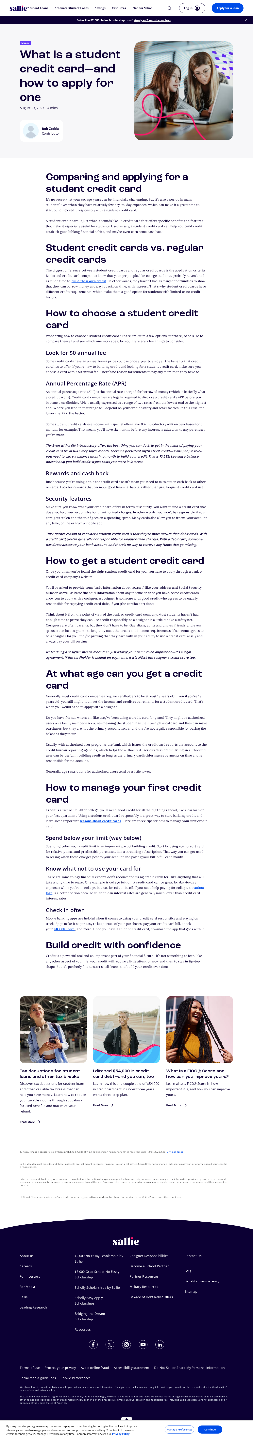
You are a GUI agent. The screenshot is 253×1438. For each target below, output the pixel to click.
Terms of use (30, 1368)
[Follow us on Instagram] (126, 1344)
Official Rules (175, 1151)
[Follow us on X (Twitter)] (110, 1344)
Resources (119, 8)
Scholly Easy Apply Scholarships (89, 1301)
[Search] (169, 8)
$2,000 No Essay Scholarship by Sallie (99, 1259)
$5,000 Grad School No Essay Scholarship (97, 1274)
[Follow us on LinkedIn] (159, 1344)
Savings (100, 8)
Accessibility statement (131, 1368)
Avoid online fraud (95, 1368)
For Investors (30, 1276)
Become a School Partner (149, 1266)
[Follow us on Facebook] (93, 1344)
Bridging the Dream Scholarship (90, 1316)
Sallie (24, 1297)
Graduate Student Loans (72, 8)
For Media (27, 1287)
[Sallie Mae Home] (18, 8)
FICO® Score (64, 929)
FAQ (188, 1271)
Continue (210, 1429)
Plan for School (143, 8)
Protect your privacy (60, 1368)
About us (27, 1256)
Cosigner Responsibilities (149, 1256)
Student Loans (38, 8)
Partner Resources (144, 1276)
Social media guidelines (38, 1378)
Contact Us (193, 1256)
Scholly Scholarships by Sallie (97, 1287)
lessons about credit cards (100, 821)
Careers (26, 1266)
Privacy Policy (120, 1434)
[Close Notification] (245, 20)
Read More (27, 1122)
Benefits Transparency (202, 1281)
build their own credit (89, 281)
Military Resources (144, 1287)
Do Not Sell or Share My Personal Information (189, 1368)
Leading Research (33, 1307)
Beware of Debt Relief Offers (151, 1297)
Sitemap (191, 1291)
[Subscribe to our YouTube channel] (143, 1344)
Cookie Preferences (76, 1378)
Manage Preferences (179, 1429)
